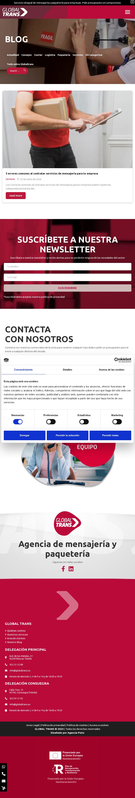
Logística (50, 55)
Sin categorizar (94, 55)
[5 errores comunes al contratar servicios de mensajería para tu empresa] (67, 129)
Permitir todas (110, 435)
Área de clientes (16, 638)
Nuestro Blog (14, 642)
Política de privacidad (53, 725)
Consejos (26, 55)
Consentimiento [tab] (23, 369)
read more (15, 195)
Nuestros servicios (17, 634)
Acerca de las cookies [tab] (111, 369)
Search (22, 71)
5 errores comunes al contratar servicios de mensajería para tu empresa (52, 173)
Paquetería (64, 55)
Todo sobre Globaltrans (20, 64)
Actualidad (13, 55)
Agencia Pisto (76, 732)
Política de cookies (77, 725)
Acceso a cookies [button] (99, 725)
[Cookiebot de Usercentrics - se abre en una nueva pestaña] (116, 360)
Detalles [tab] (67, 369)
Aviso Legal (32, 725)
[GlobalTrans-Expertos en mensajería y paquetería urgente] (14, 12)
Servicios (78, 55)
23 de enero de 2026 (30, 179)
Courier (38, 55)
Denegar (24, 435)
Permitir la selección (67, 435)
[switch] (51, 421)
